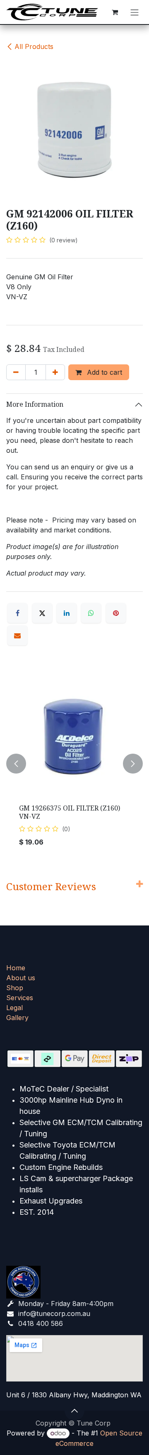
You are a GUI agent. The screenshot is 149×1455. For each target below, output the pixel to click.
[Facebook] (17, 613)
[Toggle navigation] (134, 12)
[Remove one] (16, 372)
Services (19, 998)
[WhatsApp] (91, 613)
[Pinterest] (116, 613)
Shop (14, 988)
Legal (14, 1007)
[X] (42, 613)
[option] (74, 763)
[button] (16, 763)
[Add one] (55, 372)
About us (20, 978)
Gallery (17, 1017)
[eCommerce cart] (114, 12)
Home (15, 968)
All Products (33, 46)
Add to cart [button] (103, 372)
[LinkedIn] (67, 613)
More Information (34, 404)
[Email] (17, 635)
